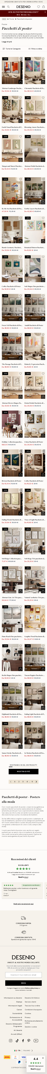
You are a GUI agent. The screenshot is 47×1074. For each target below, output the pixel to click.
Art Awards (18, 1030)
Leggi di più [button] (7, 42)
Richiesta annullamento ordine (34, 1022)
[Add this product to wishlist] (20, 59)
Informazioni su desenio (13, 998)
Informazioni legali (15, 1006)
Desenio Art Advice (32, 998)
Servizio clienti (30, 1002)
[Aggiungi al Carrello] (20, 82)
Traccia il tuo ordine (32, 1006)
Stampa (19, 1002)
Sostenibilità (17, 1013)
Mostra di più (23, 771)
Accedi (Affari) (16, 1034)
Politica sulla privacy (32, 988)
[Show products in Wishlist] (38, 6)
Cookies (28, 1013)
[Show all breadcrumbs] (4, 19)
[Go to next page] (36, 782)
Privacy (27, 1017)
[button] (36, 1064)
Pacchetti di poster (24, 19)
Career (19, 1010)
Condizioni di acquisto (33, 1010)
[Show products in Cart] (43, 6)
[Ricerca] (8, 6)
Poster (11, 19)
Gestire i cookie (31, 1027)
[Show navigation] (3, 6)
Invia (23, 983)
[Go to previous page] (11, 782)
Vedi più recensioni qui (23, 904)
